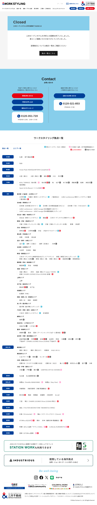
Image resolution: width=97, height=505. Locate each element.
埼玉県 (8, 176)
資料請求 (73, 8)
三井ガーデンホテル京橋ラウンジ (61, 218)
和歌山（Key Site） (52, 382)
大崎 (53, 244)
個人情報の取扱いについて (64, 494)
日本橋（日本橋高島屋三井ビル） (54, 206)
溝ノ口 (62, 363)
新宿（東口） (53, 259)
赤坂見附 (46, 313)
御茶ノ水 (22, 300)
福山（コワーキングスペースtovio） (49, 414)
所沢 (59, 176)
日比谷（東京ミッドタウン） (29, 218)
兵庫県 (8, 401)
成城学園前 (23, 339)
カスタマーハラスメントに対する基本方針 (70, 496)
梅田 (29, 395)
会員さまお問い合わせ (69, 96)
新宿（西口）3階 (41, 259)
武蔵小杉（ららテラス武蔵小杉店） (31, 363)
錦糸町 (21, 287)
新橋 (71, 224)
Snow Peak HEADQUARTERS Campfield (33, 170)
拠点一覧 (5, 148)
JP (58, 3)
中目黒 (27, 237)
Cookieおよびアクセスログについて (84, 494)
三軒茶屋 (31, 231)
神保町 (35, 300)
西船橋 (74, 182)
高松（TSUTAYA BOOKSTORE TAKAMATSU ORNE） (37, 408)
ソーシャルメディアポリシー (48, 496)
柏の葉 (44, 182)
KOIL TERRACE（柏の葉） (28, 182)
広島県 (8, 414)
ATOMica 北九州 (25, 420)
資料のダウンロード (28, 108)
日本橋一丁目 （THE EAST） (77, 206)
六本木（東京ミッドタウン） (29, 313)
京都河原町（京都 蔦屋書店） (37, 389)
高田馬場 (65, 259)
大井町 (21, 250)
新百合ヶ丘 (74, 363)
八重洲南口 (23, 199)
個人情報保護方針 (49, 494)
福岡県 (8, 420)
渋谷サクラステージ (50, 231)
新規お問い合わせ (27, 96)
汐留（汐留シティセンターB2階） (56, 224)
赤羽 (32, 272)
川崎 (90, 363)
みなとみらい (55, 350)
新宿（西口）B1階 (25, 259)
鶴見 (34, 357)
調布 (69, 339)
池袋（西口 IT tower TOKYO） (46, 272)
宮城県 (8, 163)
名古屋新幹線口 (31, 376)
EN (62, 3)
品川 (20, 244)
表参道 (21, 231)
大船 (20, 370)
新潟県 (8, 169)
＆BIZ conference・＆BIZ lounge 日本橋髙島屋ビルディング (40, 211)
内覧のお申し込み (27, 102)
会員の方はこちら (73, 3)
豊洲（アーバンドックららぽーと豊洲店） (47, 333)
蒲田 (34, 250)
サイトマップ (38, 494)
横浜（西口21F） (36, 350)
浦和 (45, 176)
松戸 (57, 182)
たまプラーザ (23, 357)
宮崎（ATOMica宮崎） (27, 433)
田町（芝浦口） (44, 244)
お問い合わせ (90, 8)
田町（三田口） (32, 244)
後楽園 (35, 265)
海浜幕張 (22, 185)
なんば (57, 395)
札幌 (20, 157)
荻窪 (41, 339)
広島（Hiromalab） (26, 414)
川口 (54, 176)
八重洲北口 (55, 197)
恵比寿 (33, 237)
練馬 (20, 320)
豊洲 (29, 333)
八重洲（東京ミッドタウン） (37, 197)
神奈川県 (8, 347)
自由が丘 (22, 326)
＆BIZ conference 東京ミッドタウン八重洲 (76, 197)
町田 (57, 339)
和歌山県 (8, 382)
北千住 (32, 287)
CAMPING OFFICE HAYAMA (50, 370)
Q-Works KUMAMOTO (57, 427)
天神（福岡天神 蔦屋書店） (51, 420)
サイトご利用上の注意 (31, 496)
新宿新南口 (76, 259)
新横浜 (46, 350)
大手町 (21, 197)
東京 (8, 194)
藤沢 (35, 370)
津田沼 (88, 182)
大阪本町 (50, 395)
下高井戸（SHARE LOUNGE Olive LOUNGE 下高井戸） (38, 341)
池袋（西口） (23, 272)
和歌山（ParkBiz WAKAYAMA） (30, 382)
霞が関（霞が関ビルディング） (29, 307)
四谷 (29, 265)
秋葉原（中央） (24, 294)
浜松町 (77, 224)
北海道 (8, 157)
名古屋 (21, 376)
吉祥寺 (51, 339)
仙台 (20, 163)
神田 (29, 300)
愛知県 (8, 375)
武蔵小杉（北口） (51, 363)
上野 (20, 281)
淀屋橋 (42, 395)
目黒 (20, 237)
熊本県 (8, 426)
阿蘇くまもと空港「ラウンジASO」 (31, 427)
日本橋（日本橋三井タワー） (29, 206)
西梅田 (35, 395)
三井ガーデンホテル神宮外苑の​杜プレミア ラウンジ (36, 257)
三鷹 (62, 339)
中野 (32, 339)
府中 (77, 339)
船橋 (81, 182)
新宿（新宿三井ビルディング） (66, 257)
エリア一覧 (17, 148)
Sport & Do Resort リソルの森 (30, 188)
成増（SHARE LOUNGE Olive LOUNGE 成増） (35, 274)
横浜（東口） (23, 350)
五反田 (28, 250)
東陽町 (21, 333)
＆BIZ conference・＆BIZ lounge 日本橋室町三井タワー (39, 209)
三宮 (20, 401)
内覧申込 (81, 8)
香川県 (8, 407)
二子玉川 (33, 326)
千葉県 (8, 182)
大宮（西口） (35, 176)
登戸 (83, 363)
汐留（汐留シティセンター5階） (30, 224)
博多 (38, 420)
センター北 (43, 357)
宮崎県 (8, 433)
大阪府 (8, 395)
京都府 (8, 388)
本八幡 (65, 182)
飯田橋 (21, 265)
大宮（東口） (23, 176)
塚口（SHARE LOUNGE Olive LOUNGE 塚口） (41, 401)
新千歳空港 (28, 157)
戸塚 (28, 370)
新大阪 (21, 395)
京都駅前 (22, 389)
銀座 (44, 218)
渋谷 (39, 231)
